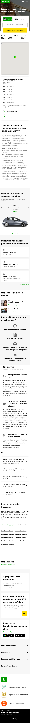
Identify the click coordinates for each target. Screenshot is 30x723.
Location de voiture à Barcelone (7, 531)
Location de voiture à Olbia (7, 537)
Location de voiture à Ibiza (21, 534)
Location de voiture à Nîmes (7, 540)
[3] (18, 234)
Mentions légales (13, 712)
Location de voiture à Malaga (7, 534)
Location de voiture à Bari (21, 531)
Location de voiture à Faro (21, 537)
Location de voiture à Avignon (21, 540)
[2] (15, 234)
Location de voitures (3, 37)
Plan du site (4, 712)
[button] (15, 57)
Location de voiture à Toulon (7, 544)
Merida (17, 35)
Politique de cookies (6, 714)
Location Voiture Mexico (10, 37)
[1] (12, 234)
